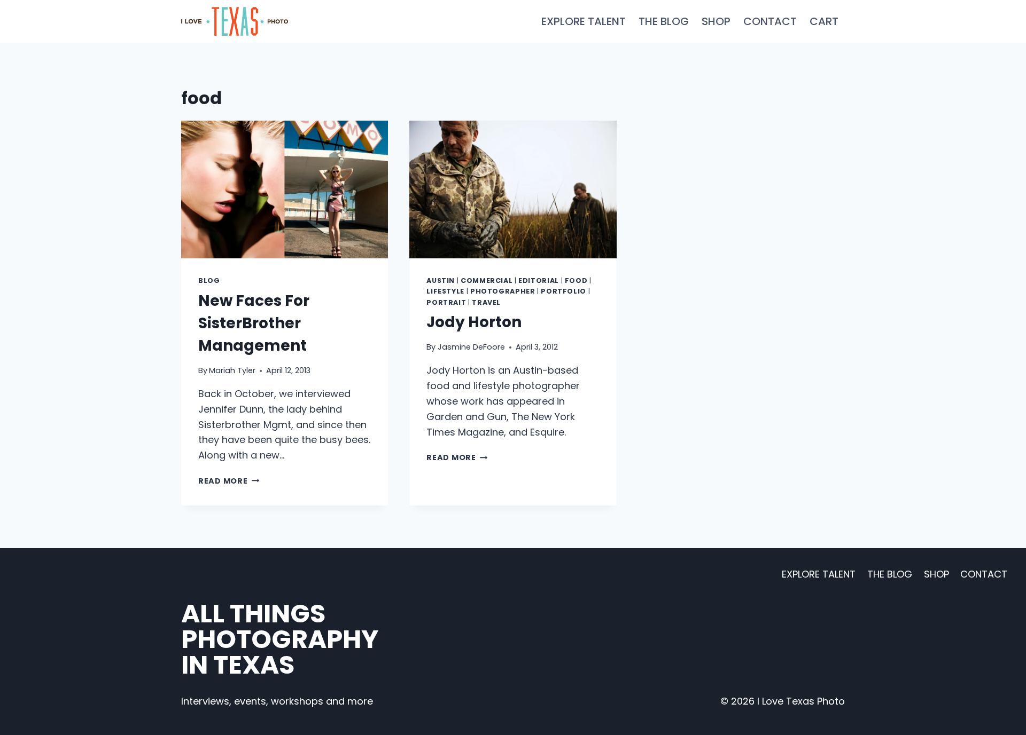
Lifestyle (445, 291)
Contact (770, 21)
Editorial (538, 280)
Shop (716, 21)
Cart (824, 21)
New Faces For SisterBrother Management (253, 323)
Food (576, 280)
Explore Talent (583, 21)
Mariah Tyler (232, 370)
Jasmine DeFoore (471, 347)
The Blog (664, 21)
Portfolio (563, 291)
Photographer (502, 291)
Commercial (486, 280)
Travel (486, 302)
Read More (228, 481)
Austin (440, 280)
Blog (209, 280)
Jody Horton (474, 322)
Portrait (446, 302)
